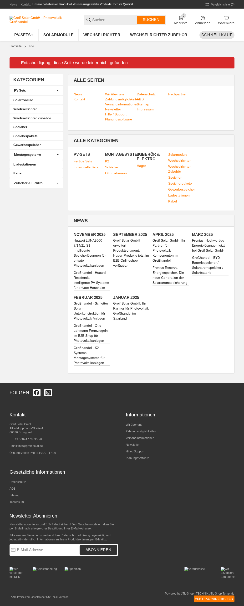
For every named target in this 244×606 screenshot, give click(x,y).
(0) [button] (222, 4)
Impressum (17, 502)
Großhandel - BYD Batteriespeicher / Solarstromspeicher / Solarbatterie (207, 265)
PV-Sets (20, 90)
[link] (36, 91)
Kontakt (25, 4)
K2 (107, 161)
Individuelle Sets (86, 167)
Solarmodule (177, 154)
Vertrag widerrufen (214, 599)
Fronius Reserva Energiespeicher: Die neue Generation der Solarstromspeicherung (170, 275)
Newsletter (133, 444)
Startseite (16, 46)
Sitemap (15, 495)
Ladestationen (179, 195)
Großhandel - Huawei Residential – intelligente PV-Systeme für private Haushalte (91, 280)
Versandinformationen (140, 438)
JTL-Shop (187, 593)
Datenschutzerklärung (75, 535)
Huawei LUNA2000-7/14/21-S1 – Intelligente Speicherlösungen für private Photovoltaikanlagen (90, 252)
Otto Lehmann (116, 173)
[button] (230, 392)
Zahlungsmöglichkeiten (141, 431)
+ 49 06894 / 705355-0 (27, 439)
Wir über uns (134, 424)
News (13, 4)
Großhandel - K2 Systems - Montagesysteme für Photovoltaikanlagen (89, 355)
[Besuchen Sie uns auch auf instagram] (48, 392)
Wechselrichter (179, 160)
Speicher (175, 177)
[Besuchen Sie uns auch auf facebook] (37, 392)
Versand (63, 597)
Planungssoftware (137, 458)
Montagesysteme (27, 154)
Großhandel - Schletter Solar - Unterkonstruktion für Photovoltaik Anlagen (91, 310)
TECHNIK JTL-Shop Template (215, 593)
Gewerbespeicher (181, 189)
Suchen (151, 20)
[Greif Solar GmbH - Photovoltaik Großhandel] (43, 19)
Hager (141, 166)
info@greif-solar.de (30, 446)
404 (31, 46)
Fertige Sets (83, 161)
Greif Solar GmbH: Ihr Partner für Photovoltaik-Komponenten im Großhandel (168, 250)
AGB (12, 488)
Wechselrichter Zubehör (179, 169)
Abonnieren (98, 550)
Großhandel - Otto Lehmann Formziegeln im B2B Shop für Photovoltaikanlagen (91, 333)
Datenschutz (18, 482)
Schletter (111, 167)
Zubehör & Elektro (28, 183)
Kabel (172, 201)
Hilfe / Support (135, 451)
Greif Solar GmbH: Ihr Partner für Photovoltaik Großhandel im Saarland (131, 310)
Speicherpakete (180, 183)
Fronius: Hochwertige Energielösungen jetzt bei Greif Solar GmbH (208, 245)
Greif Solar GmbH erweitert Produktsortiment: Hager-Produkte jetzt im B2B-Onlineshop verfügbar (131, 252)
